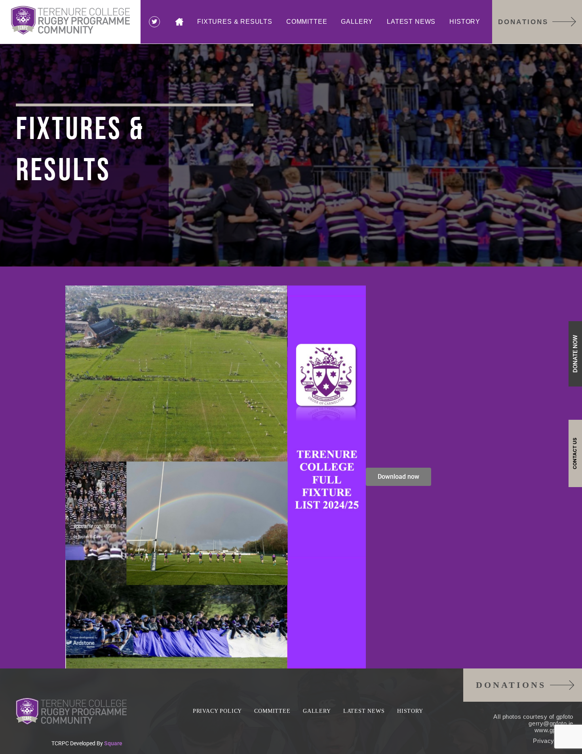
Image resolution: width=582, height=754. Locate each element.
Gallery (357, 21)
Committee (306, 21)
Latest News (411, 21)
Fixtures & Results (234, 21)
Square (113, 743)
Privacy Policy (217, 711)
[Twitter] (154, 21)
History (464, 21)
